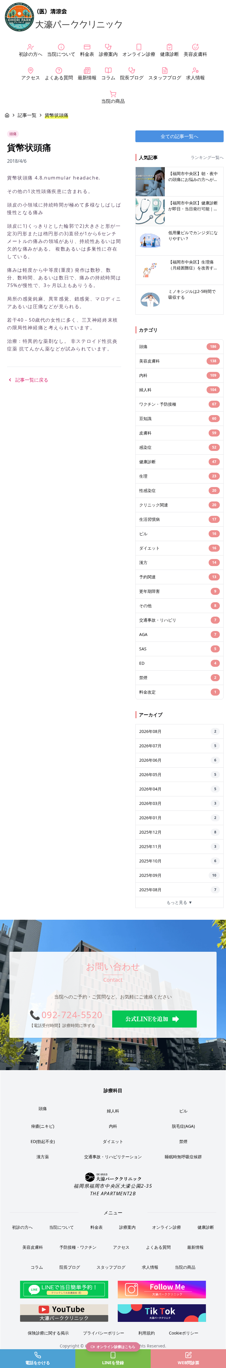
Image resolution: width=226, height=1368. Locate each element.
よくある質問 (158, 1247)
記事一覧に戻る (31, 380)
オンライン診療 (166, 1227)
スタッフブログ (111, 1267)
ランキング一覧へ (207, 157)
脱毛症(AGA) (183, 1126)
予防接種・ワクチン (78, 1247)
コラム (37, 1267)
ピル (183, 1111)
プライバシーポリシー (103, 1333)
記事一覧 (27, 115)
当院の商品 (185, 1267)
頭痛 (43, 1108)
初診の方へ (22, 1227)
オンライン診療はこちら (116, 1346)
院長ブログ (69, 1267)
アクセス (121, 1247)
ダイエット (113, 1141)
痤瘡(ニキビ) (42, 1126)
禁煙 (183, 1141)
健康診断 (205, 1227)
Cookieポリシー (183, 1333)
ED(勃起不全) (43, 1141)
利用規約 (146, 1333)
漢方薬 (42, 1156)
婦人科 (113, 1111)
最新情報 (195, 1247)
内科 (113, 1126)
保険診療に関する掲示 (48, 1333)
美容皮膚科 (32, 1247)
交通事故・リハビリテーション (113, 1156)
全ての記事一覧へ (179, 136)
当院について (61, 1227)
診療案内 (127, 1227)
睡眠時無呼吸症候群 (183, 1156)
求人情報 (150, 1267)
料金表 (96, 1227)
